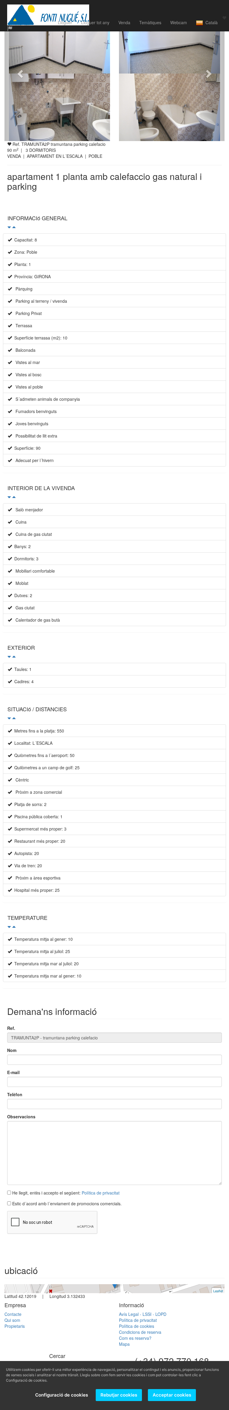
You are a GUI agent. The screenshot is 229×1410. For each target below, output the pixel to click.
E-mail (13, 1072)
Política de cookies (136, 1326)
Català (210, 22)
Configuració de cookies (61, 1395)
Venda (124, 22)
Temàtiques (150, 22)
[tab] (114, 221)
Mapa (124, 1344)
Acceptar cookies (172, 1395)
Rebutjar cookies (118, 1395)
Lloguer (65, 22)
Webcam (178, 22)
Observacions (21, 1117)
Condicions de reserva (140, 1332)
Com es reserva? (135, 1338)
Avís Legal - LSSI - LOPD (142, 1314)
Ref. (11, 1028)
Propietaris (14, 1326)
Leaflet (218, 1290)
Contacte (12, 1314)
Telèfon (14, 1094)
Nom (11, 1050)
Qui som (12, 1320)
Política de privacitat (101, 1193)
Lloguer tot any (95, 22)
